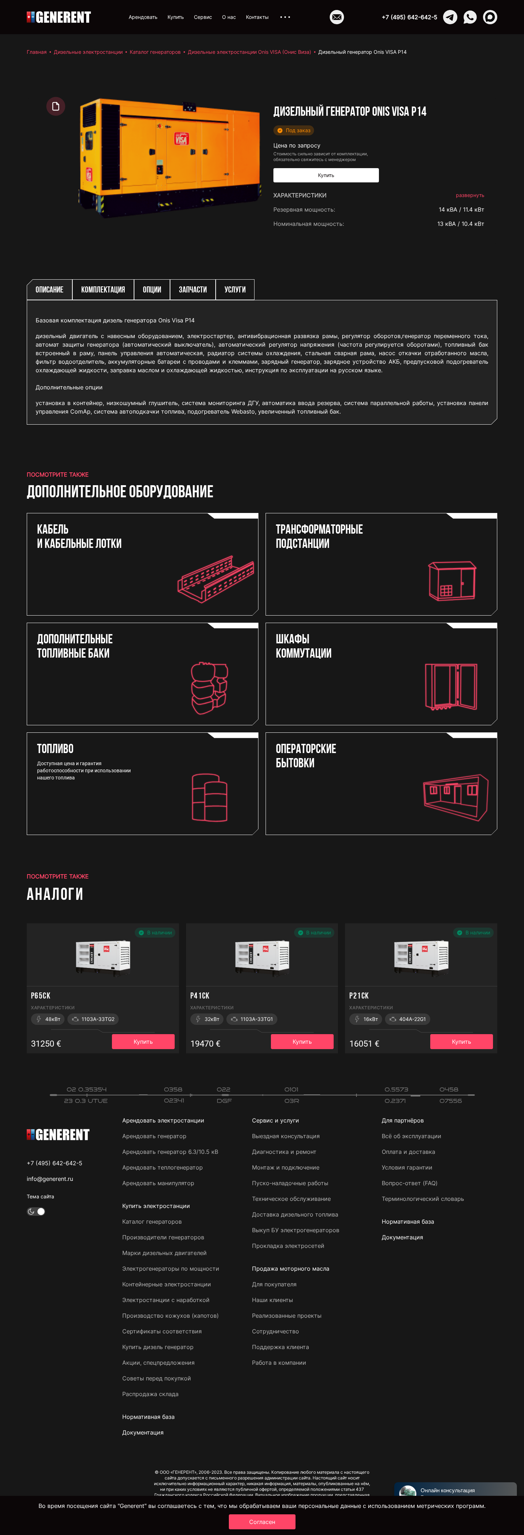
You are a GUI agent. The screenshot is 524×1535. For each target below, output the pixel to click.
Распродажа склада (150, 1393)
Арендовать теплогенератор (162, 1167)
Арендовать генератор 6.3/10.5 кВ (170, 1151)
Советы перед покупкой (156, 1378)
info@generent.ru (50, 1178)
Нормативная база (148, 1416)
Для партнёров (403, 1120)
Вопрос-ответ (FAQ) (410, 1183)
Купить (176, 17)
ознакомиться (464, 585)
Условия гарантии (407, 1167)
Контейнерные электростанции (166, 1284)
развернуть (470, 195)
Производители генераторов (163, 1237)
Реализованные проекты (287, 1315)
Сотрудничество (275, 1331)
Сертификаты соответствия (162, 1331)
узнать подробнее (459, 562)
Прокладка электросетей (288, 1245)
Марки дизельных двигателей (164, 1252)
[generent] (59, 17)
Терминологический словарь (423, 1198)
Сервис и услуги (275, 1120)
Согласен (262, 1521)
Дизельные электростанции (88, 52)
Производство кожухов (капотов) (170, 1315)
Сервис (203, 17)
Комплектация (103, 290)
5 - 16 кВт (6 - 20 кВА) (453, 531)
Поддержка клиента (280, 1346)
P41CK (200, 996)
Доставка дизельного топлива (295, 1214)
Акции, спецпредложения (158, 1362)
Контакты (257, 17)
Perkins (474, 266)
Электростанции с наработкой (166, 1299)
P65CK (41, 996)
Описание (49, 290)
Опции (152, 290)
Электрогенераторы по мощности (170, 1268)
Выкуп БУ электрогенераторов (295, 1230)
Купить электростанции (156, 1205)
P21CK (359, 996)
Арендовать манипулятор (158, 1183)
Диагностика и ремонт (284, 1151)
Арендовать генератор (154, 1136)
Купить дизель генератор (158, 1346)
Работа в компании (279, 1362)
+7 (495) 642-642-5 (409, 17)
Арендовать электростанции (163, 1120)
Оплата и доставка (408, 1151)
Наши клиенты (272, 1299)
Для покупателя (274, 1284)
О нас (229, 17)
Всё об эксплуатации (411, 1136)
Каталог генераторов (155, 52)
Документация (143, 1432)
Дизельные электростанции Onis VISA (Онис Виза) (249, 52)
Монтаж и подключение (285, 1167)
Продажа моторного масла (290, 1268)
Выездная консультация (286, 1136)
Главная (37, 52)
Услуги (235, 290)
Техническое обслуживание (291, 1198)
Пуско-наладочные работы (290, 1183)
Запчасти (193, 290)
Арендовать (143, 17)
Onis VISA (471, 238)
